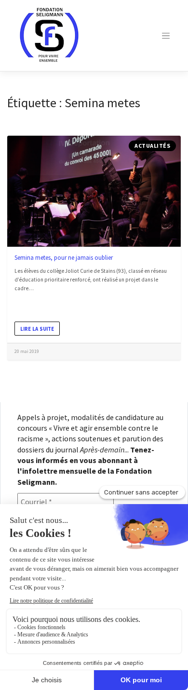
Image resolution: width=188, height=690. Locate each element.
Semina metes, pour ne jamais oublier (63, 257)
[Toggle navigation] (166, 35)
